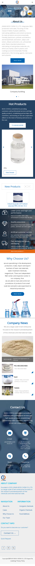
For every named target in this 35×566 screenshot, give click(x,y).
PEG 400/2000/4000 (21, 366)
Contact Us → (10, 533)
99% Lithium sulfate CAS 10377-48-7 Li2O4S (17, 205)
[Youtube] (8, 548)
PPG (5, 168)
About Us (6, 506)
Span (16, 377)
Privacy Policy (20, 561)
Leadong (13, 561)
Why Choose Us (8, 514)
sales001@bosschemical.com (9, 442)
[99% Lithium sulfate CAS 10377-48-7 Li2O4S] (18, 194)
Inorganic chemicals (26, 506)
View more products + (17, 251)
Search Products (18, 8)
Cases (5, 510)
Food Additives (24, 514)
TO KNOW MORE (17, 125)
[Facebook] (3, 548)
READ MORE (17, 60)
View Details (10, 172)
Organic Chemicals (25, 510)
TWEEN (16, 388)
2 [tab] (18, 96)
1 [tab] (16, 96)
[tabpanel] (17, 79)
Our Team (6, 518)
